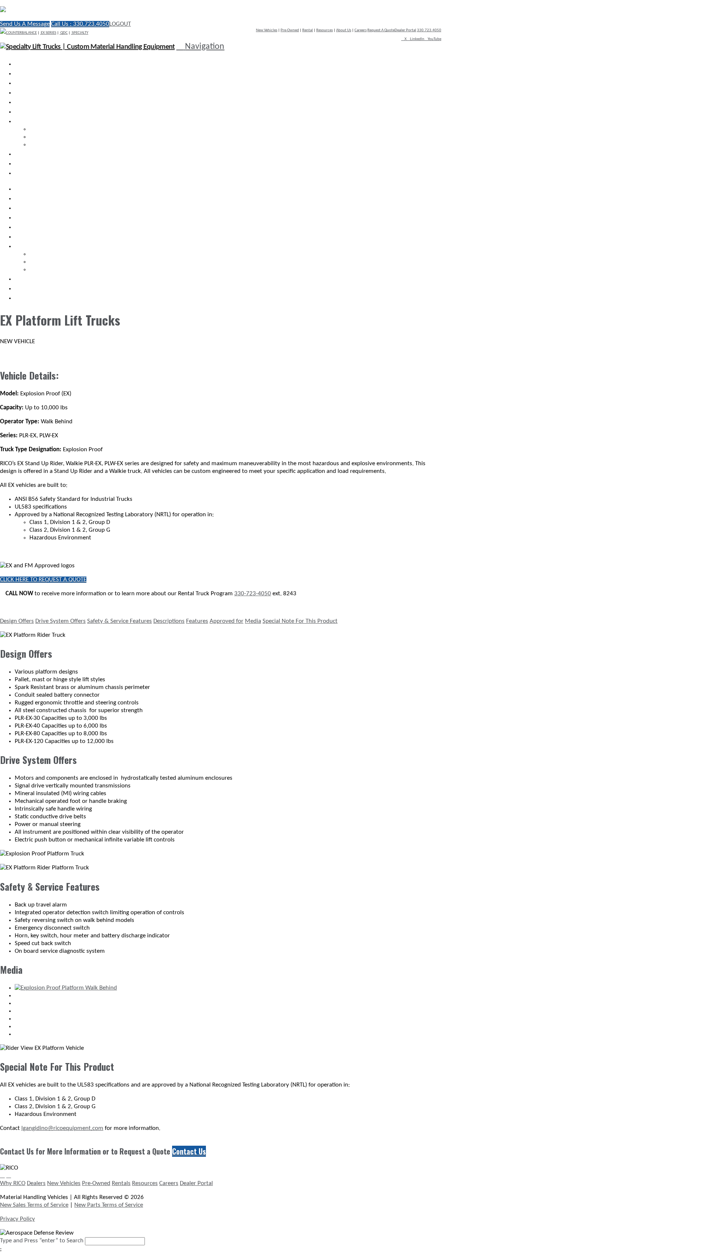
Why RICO (12, 1183)
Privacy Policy (17, 1219)
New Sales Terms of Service (34, 1205)
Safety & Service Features (119, 621)
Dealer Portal (405, 30)
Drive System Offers (60, 621)
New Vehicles (266, 30)
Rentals (121, 1183)
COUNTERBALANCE (21, 33)
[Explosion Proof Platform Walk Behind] (66, 988)
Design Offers (17, 621)
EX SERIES (48, 33)
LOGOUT (120, 24)
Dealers (36, 1183)
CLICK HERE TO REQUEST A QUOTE (43, 580)
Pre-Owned (290, 30)
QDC (64, 33)
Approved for (226, 621)
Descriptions (169, 621)
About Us (343, 30)
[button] (200, 46)
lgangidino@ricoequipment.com (62, 1128)
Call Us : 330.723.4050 (80, 24)
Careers (360, 30)
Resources (324, 30)
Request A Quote (381, 30)
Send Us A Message (25, 24)
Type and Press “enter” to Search (41, 1241)
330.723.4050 (429, 30)
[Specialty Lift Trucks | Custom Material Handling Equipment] (79, 10)
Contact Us (189, 1151)
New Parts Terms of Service (108, 1205)
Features (197, 621)
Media (253, 621)
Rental (307, 30)
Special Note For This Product (300, 621)
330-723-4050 (252, 593)
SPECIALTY (79, 33)
